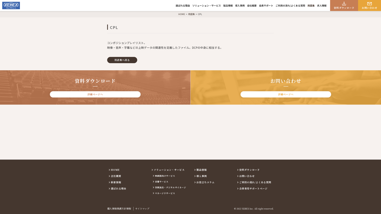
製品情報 (228, 5)
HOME (115, 169)
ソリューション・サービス (206, 5)
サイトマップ (142, 208)
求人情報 (322, 5)
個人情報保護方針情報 (119, 208)
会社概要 (252, 5)
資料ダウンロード (344, 8)
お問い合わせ (369, 8)
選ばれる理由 (183, 5)
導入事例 (240, 5)
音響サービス (161, 181)
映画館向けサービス (165, 175)
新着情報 (116, 182)
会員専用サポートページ (253, 188)
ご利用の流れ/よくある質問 (290, 5)
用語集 (311, 5)
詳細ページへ (95, 94)
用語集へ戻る (122, 60)
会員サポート (266, 5)
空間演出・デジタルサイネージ (170, 187)
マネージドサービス (165, 193)
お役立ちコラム (205, 182)
